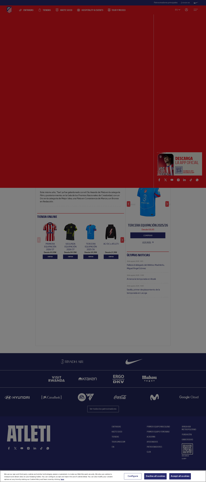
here (62, 479)
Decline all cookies (155, 476)
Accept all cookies (180, 476)
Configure (133, 476)
